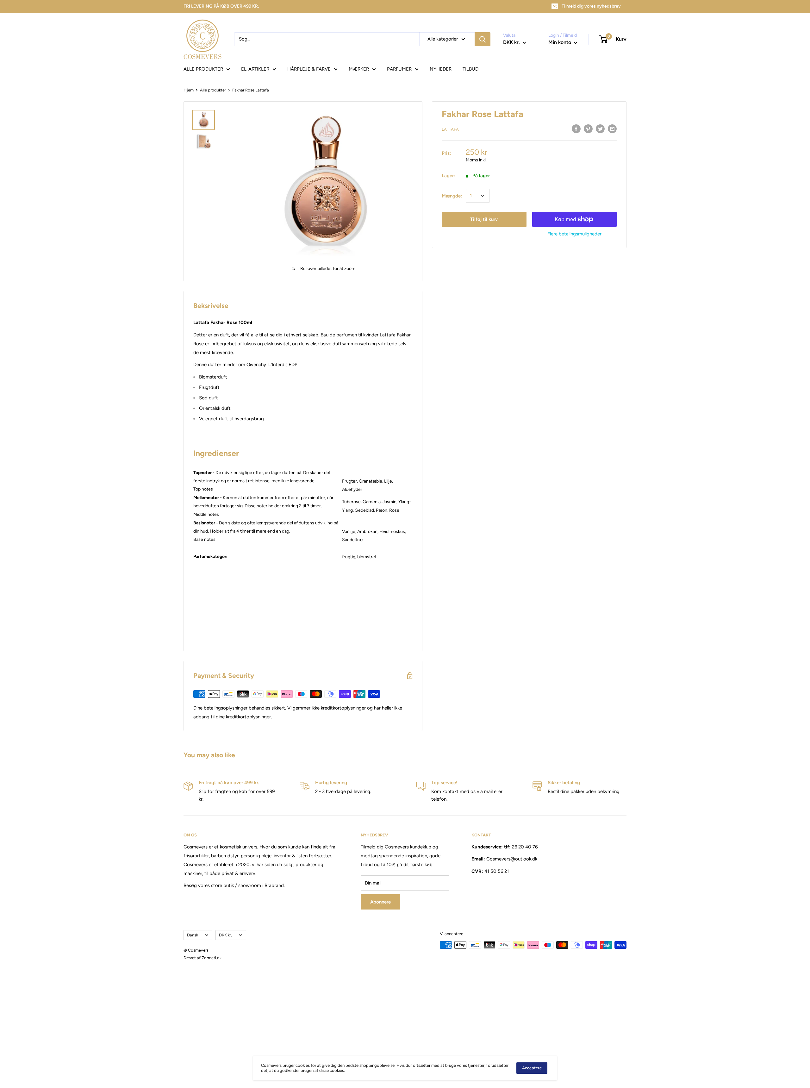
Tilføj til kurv (484, 219)
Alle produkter (213, 90)
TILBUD (470, 69)
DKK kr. (225, 935)
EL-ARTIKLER (255, 69)
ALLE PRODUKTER (203, 69)
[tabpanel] (377, 561)
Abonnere (380, 902)
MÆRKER (359, 69)
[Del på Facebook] (576, 128)
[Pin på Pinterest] (588, 128)
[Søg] (482, 39)
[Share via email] (612, 128)
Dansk (192, 935)
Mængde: (452, 196)
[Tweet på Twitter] (600, 128)
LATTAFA (450, 129)
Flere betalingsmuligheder (574, 234)
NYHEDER (441, 69)
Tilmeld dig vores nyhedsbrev (591, 6)
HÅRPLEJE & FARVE (309, 69)
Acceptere (532, 1068)
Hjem (189, 90)
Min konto (560, 42)
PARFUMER (399, 69)
